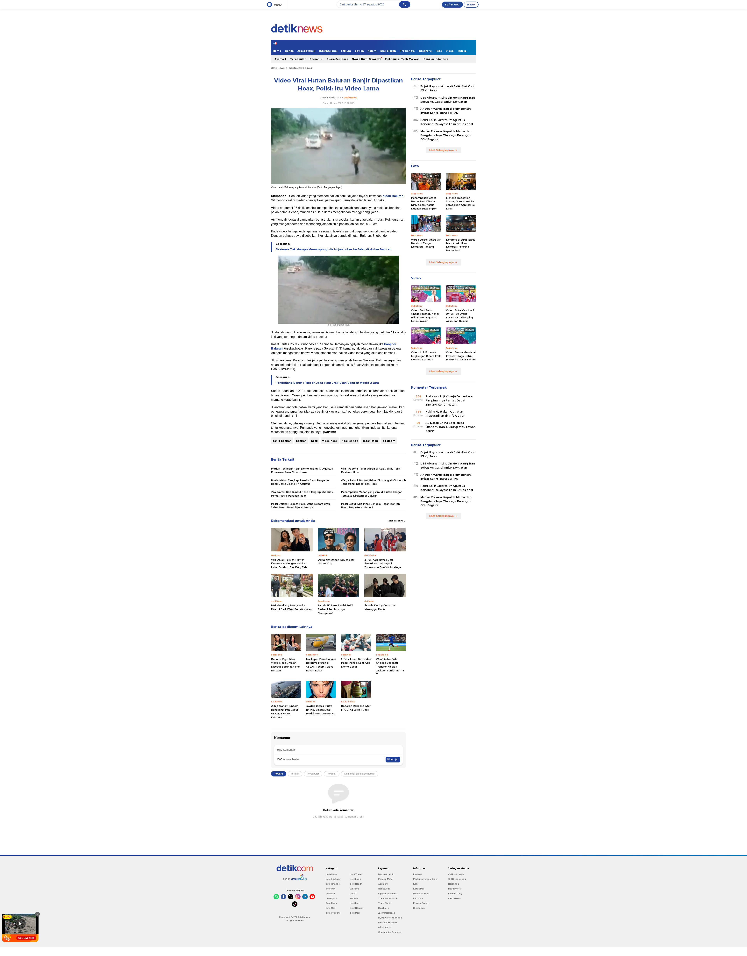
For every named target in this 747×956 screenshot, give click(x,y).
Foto (439, 50)
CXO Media (454, 898)
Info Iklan (418, 898)
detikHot (330, 893)
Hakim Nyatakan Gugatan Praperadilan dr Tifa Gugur (445, 413)
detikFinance (333, 883)
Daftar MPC (452, 4)
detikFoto (355, 903)
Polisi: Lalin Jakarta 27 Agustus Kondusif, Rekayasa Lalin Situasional (446, 122)
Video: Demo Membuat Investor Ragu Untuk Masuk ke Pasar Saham (461, 356)
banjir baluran (282, 440)
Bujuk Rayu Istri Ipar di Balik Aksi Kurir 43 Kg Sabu (447, 88)
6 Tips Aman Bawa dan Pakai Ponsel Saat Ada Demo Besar (356, 662)
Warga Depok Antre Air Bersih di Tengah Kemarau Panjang (426, 243)
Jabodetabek (306, 50)
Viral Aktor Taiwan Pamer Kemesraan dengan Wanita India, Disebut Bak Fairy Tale (289, 563)
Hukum (346, 50)
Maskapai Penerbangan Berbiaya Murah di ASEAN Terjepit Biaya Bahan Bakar (321, 664)
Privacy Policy (421, 903)
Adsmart (280, 58)
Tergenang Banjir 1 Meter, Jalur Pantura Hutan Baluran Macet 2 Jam (327, 383)
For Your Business (387, 922)
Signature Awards (388, 893)
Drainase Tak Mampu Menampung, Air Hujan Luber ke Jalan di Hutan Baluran (333, 249)
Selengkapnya (396, 520)
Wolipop (354, 888)
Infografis (425, 50)
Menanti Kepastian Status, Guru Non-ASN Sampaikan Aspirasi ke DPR (460, 203)
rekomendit (384, 927)
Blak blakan (388, 50)
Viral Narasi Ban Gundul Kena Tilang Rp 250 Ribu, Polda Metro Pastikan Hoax (302, 493)
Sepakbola (332, 903)
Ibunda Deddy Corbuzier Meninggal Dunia (380, 607)
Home (277, 50)
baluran (301, 440)
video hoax (329, 440)
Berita (289, 50)
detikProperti (333, 912)
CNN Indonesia (456, 874)
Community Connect (389, 932)
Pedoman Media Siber (425, 879)
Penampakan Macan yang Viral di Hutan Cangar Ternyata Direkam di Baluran (371, 493)
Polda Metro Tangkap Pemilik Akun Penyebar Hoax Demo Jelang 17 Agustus (300, 482)
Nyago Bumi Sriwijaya (366, 58)
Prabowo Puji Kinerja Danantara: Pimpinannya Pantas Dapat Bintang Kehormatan (449, 400)
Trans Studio (385, 903)
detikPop (355, 912)
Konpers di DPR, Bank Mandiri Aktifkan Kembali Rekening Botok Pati (460, 245)
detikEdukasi (333, 879)
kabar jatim (370, 440)
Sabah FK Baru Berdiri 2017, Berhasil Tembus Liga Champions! (335, 609)
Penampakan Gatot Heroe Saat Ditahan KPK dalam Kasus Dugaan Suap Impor (424, 203)
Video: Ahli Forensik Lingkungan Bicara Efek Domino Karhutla (426, 356)
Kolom (372, 50)
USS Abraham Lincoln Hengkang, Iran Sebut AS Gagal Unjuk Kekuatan (284, 711)
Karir (415, 883)
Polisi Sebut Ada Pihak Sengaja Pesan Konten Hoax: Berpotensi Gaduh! (370, 505)
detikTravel (356, 874)
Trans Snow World (388, 898)
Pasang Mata (385, 879)
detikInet (330, 888)
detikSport (331, 898)
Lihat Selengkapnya (441, 150)
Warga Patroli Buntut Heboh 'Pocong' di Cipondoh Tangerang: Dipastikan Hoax (373, 482)
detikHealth (356, 883)
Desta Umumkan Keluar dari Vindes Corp (336, 561)
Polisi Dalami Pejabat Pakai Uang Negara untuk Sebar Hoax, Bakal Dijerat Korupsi (301, 505)
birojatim (389, 440)
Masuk (471, 4)
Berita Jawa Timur (300, 67)
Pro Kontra (407, 50)
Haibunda (453, 883)
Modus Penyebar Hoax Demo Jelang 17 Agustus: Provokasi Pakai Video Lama (302, 470)
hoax (314, 440)
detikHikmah (356, 908)
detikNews (278, 67)
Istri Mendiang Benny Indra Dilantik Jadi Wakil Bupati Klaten (291, 607)
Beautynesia (455, 888)
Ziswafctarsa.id (386, 912)
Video (450, 50)
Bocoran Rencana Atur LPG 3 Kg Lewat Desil (356, 707)
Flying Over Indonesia (390, 917)
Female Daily (455, 893)
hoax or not (350, 440)
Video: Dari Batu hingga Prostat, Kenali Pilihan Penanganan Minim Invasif (425, 315)
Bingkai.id (383, 908)
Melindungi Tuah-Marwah (402, 58)
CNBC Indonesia (457, 879)
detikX (359, 50)
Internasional (328, 50)
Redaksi (417, 874)
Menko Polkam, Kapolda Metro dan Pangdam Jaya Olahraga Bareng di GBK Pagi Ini (445, 135)
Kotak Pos (418, 888)
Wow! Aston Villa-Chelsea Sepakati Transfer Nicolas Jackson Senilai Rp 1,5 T (390, 666)
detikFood (355, 879)
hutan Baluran (392, 196)
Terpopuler (298, 58)
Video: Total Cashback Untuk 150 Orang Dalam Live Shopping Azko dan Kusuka (460, 315)
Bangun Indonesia (435, 58)
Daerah (314, 58)
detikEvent (384, 888)
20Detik (354, 898)
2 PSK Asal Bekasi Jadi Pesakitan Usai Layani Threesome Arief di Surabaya (382, 563)
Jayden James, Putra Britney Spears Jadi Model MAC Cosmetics (320, 709)
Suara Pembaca (337, 58)
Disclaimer (419, 908)
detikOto (330, 908)
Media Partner (421, 893)
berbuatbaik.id (386, 874)
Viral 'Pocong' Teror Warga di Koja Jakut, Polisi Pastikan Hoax (370, 470)
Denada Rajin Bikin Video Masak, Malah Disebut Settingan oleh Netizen (285, 664)
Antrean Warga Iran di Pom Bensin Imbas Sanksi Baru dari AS (445, 111)
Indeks (462, 50)
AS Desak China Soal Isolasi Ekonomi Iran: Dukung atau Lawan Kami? (450, 427)
